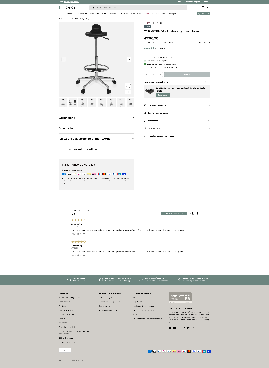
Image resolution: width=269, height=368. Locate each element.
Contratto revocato (67, 342)
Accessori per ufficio (117, 14)
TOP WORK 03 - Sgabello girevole (82, 19)
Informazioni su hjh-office (69, 298)
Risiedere (134, 14)
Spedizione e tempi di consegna (112, 302)
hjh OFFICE (148, 23)
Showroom (137, 314)
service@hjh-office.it (71, 2)
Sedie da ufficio (65, 14)
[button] (209, 7)
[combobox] (138, 7)
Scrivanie (80, 14)
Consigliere (172, 14)
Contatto (62, 306)
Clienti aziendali (159, 14)
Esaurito (187, 74)
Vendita (146, 14)
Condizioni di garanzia (68, 314)
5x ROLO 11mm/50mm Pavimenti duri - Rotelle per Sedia (180, 88)
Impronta (63, 323)
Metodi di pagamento (108, 298)
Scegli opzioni (163, 95)
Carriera (62, 319)
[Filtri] (190, 213)
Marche (180, 2)
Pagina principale (64, 19)
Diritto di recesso (66, 338)
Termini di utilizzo (66, 310)
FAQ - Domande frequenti (143, 310)
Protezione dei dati (67, 327)
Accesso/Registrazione (108, 310)
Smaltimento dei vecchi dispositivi (147, 319)
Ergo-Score (137, 302)
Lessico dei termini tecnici (144, 306)
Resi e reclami (104, 306)
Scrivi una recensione (174, 213)
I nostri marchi (65, 302)
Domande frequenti (193, 2)
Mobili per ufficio (96, 14)
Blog (135, 298)
